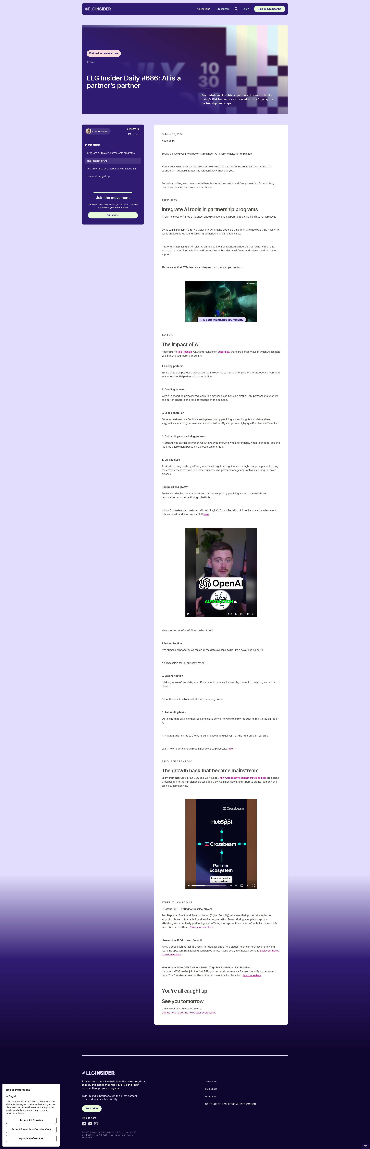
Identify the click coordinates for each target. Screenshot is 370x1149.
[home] (98, 9)
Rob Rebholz (184, 351)
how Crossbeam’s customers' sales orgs (243, 777)
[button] (203, 9)
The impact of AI (96, 160)
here (206, 514)
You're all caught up (97, 176)
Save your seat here (201, 927)
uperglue (224, 351)
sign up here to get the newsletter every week (188, 1012)
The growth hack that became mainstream (111, 168)
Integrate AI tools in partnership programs (110, 152)
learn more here (252, 975)
